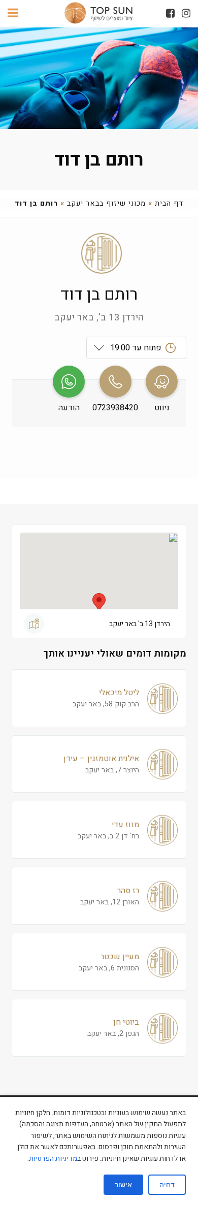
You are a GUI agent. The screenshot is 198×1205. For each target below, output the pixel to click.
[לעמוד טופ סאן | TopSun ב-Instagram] (186, 13)
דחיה (167, 1185)
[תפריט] (13, 13)
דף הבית (169, 203)
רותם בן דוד (99, 159)
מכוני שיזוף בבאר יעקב (106, 203)
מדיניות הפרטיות (53, 1158)
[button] (99, 602)
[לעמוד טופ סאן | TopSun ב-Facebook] (170, 13)
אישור (123, 1185)
